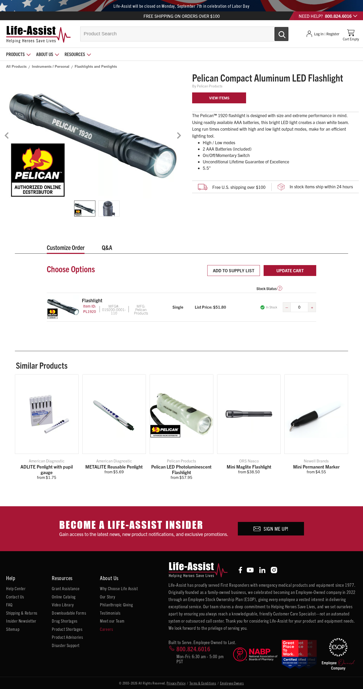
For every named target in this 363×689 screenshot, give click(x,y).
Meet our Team (112, 620)
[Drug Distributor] (255, 654)
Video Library (63, 604)
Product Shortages (67, 629)
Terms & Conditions (202, 683)
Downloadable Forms (69, 612)
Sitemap (12, 629)
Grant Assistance (66, 588)
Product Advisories (67, 637)
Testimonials (110, 612)
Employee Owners (232, 683)
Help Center (16, 588)
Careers (106, 629)
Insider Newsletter (21, 620)
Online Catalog (63, 596)
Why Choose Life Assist (119, 588)
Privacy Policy (176, 683)
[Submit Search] (275, 32)
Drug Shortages (64, 620)
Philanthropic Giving (116, 604)
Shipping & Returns (21, 612)
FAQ (9, 604)
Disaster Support (65, 645)
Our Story (107, 596)
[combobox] (184, 34)
